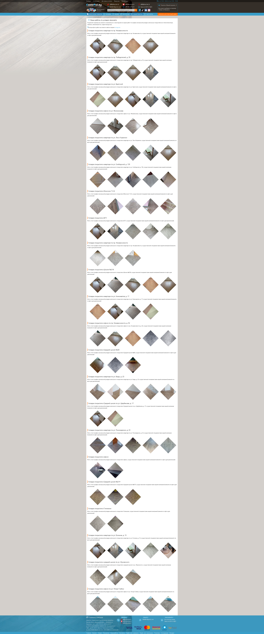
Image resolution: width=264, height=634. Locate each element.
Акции (100, 633)
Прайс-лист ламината (132, 633)
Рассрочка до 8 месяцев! (100, 10)
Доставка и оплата (107, 1)
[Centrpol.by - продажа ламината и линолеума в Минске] (94, 5)
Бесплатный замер (169, 619)
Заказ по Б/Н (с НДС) (146, 7)
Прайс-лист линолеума (146, 633)
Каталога (167, 9)
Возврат (172, 633)
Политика (157, 633)
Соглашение (164, 633)
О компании (96, 1)
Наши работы (114, 633)
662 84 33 (114, 4)
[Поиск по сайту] (136, 10)
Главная (89, 17)
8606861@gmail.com (115, 7)
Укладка (88, 1)
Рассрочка (106, 633)
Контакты (124, 1)
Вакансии (116, 1)
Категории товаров (95, 14)
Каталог (94, 633)
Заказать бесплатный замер (167, 14)
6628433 (127, 619)
